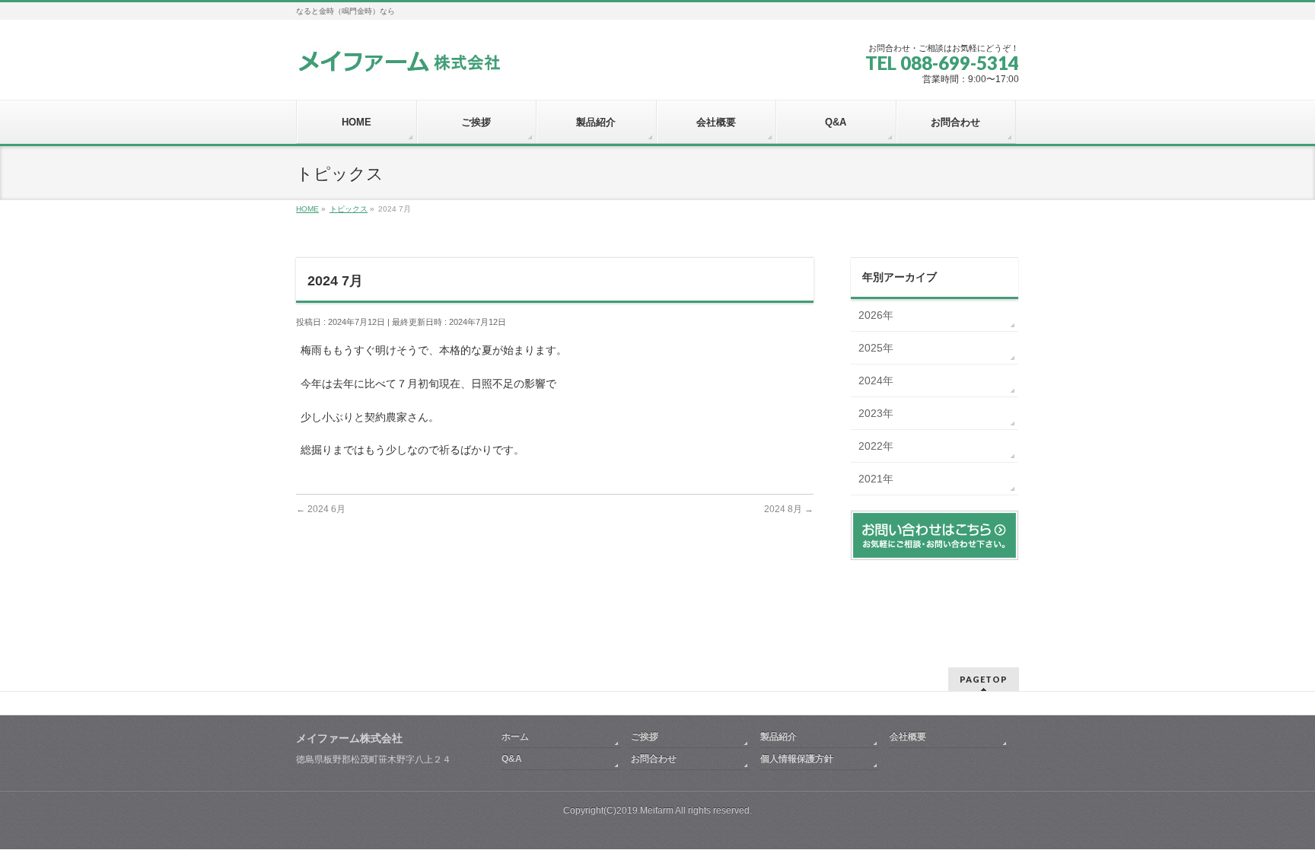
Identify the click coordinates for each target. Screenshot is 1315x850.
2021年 (875, 479)
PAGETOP (984, 679)
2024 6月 (320, 509)
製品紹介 (778, 736)
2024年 (875, 380)
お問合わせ (654, 758)
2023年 (875, 413)
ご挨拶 (644, 736)
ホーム (515, 736)
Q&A (511, 758)
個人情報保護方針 (796, 758)
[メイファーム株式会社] (399, 59)
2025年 (875, 348)
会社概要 (908, 736)
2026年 (875, 315)
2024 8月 (789, 509)
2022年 (875, 446)
